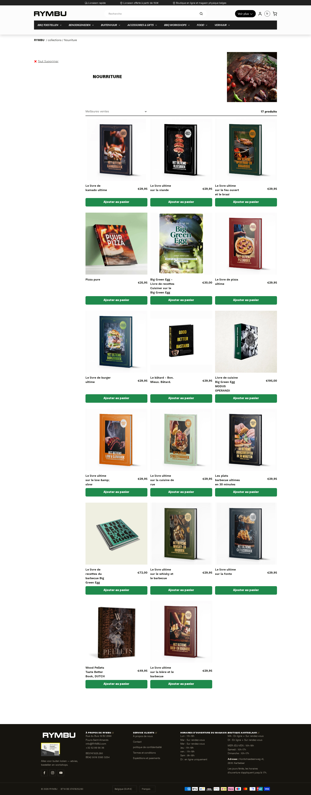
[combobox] (155, 13)
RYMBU (39, 40)
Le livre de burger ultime (98, 380)
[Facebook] (44, 773)
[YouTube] (61, 773)
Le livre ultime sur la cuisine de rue (162, 480)
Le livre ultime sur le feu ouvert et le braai (227, 190)
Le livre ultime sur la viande (160, 188)
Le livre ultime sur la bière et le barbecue (162, 672)
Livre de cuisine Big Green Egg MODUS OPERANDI (226, 384)
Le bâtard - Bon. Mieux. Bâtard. (162, 380)
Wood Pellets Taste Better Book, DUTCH (95, 672)
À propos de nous (143, 736)
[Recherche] (201, 13)
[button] (48, 61)
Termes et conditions (144, 752)
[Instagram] (52, 773)
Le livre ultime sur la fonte (225, 572)
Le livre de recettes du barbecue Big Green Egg (94, 576)
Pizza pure (92, 279)
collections (54, 40)
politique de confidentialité (147, 747)
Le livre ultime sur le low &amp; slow (97, 480)
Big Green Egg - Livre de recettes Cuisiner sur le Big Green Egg (162, 286)
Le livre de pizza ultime (226, 282)
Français (146, 788)
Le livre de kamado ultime (96, 188)
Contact (137, 741)
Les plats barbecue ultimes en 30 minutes (227, 480)
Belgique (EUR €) (123, 788)
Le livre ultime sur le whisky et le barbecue (161, 574)
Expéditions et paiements (146, 758)
